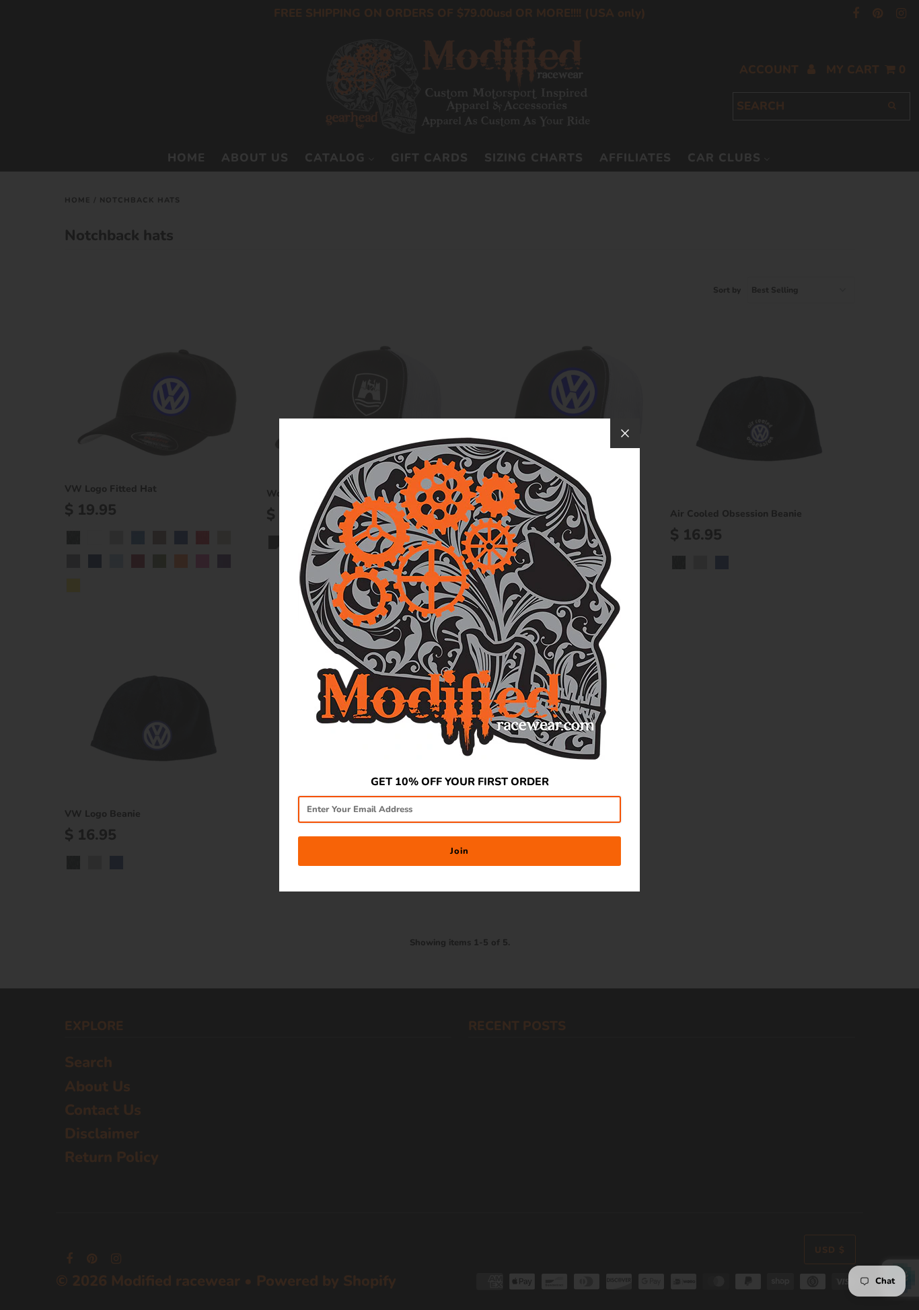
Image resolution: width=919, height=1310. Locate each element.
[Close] (625, 433)
